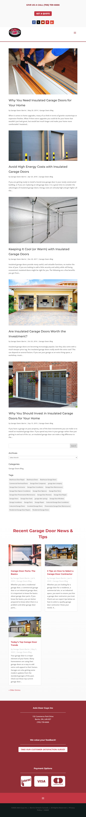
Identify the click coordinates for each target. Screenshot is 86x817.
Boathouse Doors (32, 480)
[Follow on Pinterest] (47, 22)
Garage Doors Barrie (18, 110)
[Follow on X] (38, 22)
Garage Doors (14, 499)
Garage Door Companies (38, 483)
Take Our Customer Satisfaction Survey (43, 749)
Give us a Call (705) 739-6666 (43, 5)
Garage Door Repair (60, 495)
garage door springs (41, 499)
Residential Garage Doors (41, 510)
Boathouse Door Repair (17, 480)
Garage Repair (39, 502)
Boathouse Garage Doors (48, 480)
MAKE (46, 810)
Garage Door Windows (57, 499)
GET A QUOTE (43, 13)
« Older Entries (14, 690)
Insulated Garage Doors (35, 506)
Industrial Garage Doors (17, 506)
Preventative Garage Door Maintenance (57, 506)
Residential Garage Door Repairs (20, 510)
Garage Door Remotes (44, 495)
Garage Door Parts (55, 491)
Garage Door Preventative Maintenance (22, 495)
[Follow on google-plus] (52, 22)
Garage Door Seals (26, 499)
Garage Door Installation (35, 487)
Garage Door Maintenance (54, 487)
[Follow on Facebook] (34, 22)
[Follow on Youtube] (43, 22)
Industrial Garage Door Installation (57, 502)
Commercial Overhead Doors (19, 483)
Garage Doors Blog (46, 110)
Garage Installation (16, 502)
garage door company (55, 483)
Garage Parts (28, 502)
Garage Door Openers (40, 491)
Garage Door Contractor (17, 487)
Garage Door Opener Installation (20, 491)
